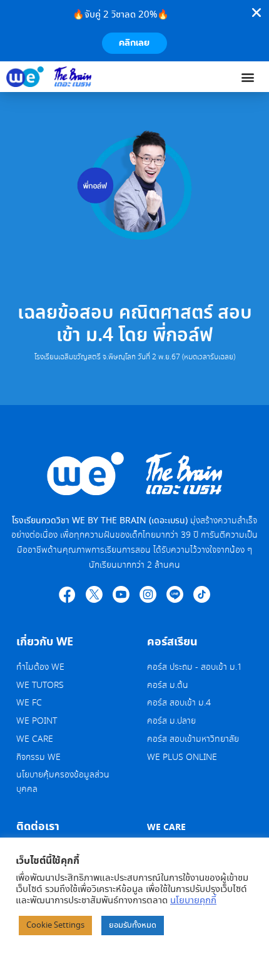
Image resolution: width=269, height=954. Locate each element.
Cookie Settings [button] (55, 925)
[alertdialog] (134, 30)
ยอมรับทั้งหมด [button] (132, 925)
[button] (248, 76)
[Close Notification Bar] (256, 12)
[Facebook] (67, 594)
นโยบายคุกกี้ (193, 901)
